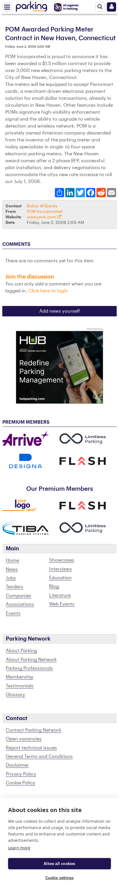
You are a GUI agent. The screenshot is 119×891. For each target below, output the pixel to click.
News (12, 569)
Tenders (14, 586)
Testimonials (20, 686)
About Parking (21, 650)
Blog (54, 586)
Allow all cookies (59, 864)
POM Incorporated (44, 211)
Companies (18, 595)
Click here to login (48, 291)
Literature (60, 595)
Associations (20, 604)
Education (60, 577)
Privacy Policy (21, 774)
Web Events (62, 604)
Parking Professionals (29, 668)
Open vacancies (24, 739)
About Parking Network (31, 659)
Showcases (61, 560)
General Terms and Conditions (39, 756)
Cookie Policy (20, 783)
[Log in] (111, 7)
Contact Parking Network (33, 730)
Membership (19, 677)
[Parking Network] (31, 5)
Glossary (15, 694)
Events (13, 613)
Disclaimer (17, 765)
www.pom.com (42, 217)
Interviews (60, 569)
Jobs (11, 578)
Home (12, 560)
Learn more (19, 848)
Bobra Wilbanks (42, 206)
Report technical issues (31, 748)
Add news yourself (59, 311)
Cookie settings (59, 878)
